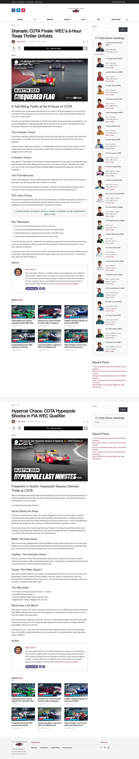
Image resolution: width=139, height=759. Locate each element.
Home (13, 25)
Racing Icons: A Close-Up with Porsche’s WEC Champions (49, 321)
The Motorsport (20, 749)
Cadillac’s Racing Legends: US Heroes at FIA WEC (75, 321)
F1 (35, 19)
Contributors (21, 2)
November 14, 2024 (70, 350)
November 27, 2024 (43, 326)
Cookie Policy (29, 2)
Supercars (116, 19)
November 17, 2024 (43, 350)
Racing (20, 19)
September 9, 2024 (34, 421)
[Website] (43, 288)
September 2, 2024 (34, 41)
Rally (83, 19)
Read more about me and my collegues (64, 283)
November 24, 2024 (70, 326)
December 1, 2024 (16, 326)
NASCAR (67, 19)
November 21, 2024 (17, 350)
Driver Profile (99, 54)
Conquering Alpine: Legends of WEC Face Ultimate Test (49, 346)
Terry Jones (21, 41)
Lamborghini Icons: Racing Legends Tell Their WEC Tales (22, 321)
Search (94, 26)
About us (13, 2)
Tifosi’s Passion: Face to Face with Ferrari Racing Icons (75, 346)
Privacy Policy (38, 2)
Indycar (50, 19)
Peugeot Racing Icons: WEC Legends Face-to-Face (22, 346)
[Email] (40, 288)
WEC (98, 19)
